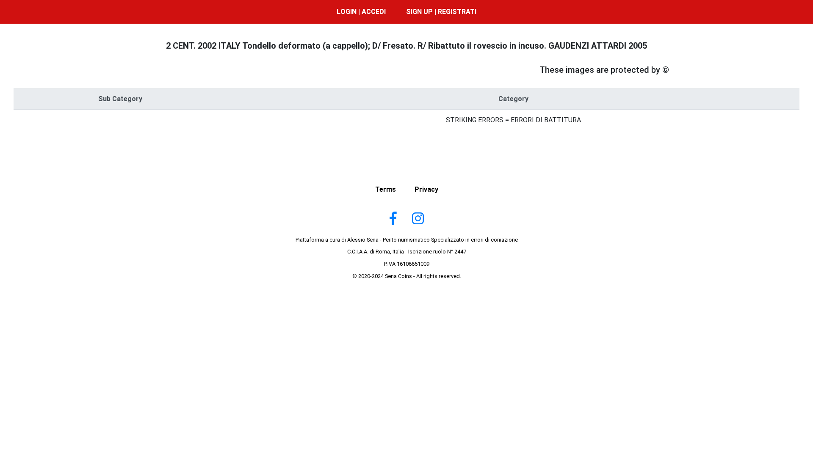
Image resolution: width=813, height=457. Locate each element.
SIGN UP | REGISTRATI (441, 12)
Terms (385, 189)
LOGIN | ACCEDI (361, 12)
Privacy (426, 189)
